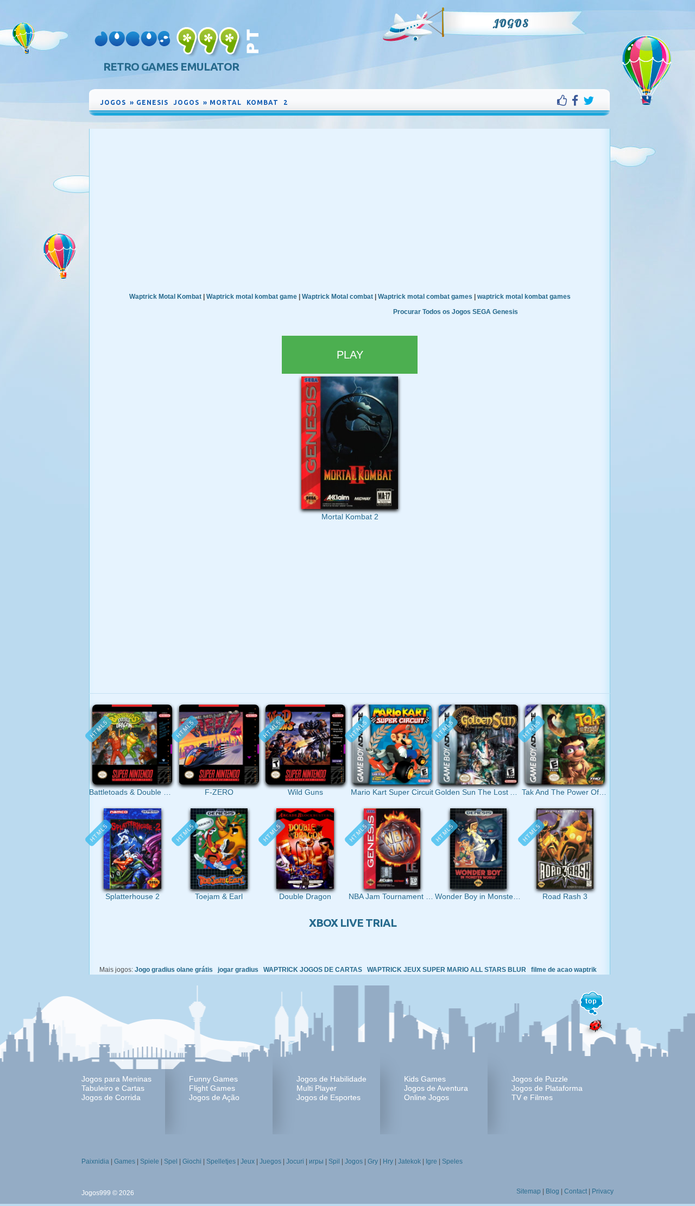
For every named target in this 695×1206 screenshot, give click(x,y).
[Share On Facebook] (577, 100)
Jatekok (409, 1161)
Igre (431, 1161)
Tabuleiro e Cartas (112, 1088)
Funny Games (213, 1079)
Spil (334, 1161)
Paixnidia (95, 1161)
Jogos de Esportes (328, 1097)
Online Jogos (426, 1097)
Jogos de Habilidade (331, 1079)
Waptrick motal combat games (425, 296)
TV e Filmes (532, 1097)
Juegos (270, 1161)
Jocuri (295, 1161)
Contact (575, 1191)
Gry (373, 1161)
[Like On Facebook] (564, 100)
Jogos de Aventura (436, 1088)
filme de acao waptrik (564, 969)
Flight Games (212, 1088)
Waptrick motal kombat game (251, 296)
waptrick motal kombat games (524, 296)
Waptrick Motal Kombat (165, 296)
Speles (452, 1161)
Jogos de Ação (214, 1097)
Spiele (149, 1161)
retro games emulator (171, 66)
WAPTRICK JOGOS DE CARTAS (312, 969)
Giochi (191, 1161)
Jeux (248, 1161)
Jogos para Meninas (116, 1079)
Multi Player (316, 1088)
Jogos (510, 23)
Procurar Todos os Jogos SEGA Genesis (455, 312)
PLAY (350, 355)
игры (316, 1161)
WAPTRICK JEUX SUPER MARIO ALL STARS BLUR (446, 969)
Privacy (603, 1191)
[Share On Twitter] (588, 100)
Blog (552, 1191)
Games (124, 1161)
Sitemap (528, 1191)
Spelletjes (221, 1161)
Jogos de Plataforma (547, 1088)
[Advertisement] (349, 210)
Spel (171, 1161)
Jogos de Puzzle (539, 1079)
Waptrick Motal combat (337, 296)
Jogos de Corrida (111, 1097)
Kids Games (425, 1079)
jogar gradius (238, 969)
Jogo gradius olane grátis (174, 969)
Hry (388, 1161)
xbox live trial (352, 922)
